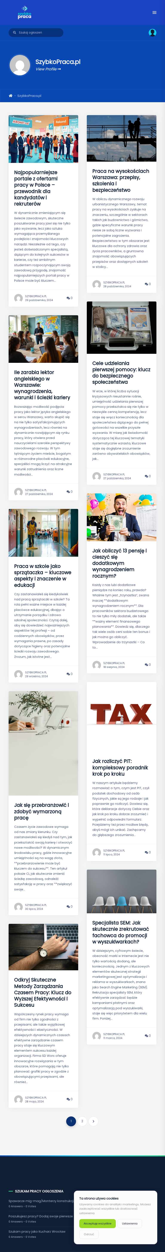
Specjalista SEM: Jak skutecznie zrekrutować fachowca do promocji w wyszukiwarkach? (120, 932)
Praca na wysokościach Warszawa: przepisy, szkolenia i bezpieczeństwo (120, 180)
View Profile (46, 69)
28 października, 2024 (117, 286)
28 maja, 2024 (34, 1101)
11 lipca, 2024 (111, 854)
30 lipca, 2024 (34, 909)
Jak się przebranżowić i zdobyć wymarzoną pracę (41, 811)
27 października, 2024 (39, 494)
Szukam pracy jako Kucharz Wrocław (37, 1231)
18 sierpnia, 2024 (114, 667)
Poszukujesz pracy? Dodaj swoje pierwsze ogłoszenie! (50, 1216)
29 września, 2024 (36, 676)
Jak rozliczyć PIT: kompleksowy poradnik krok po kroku (120, 767)
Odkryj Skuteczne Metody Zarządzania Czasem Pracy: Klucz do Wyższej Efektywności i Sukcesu (42, 992)
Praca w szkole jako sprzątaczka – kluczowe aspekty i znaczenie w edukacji (42, 576)
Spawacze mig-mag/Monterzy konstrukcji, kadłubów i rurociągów (60, 1201)
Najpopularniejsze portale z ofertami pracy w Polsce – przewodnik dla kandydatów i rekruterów (36, 188)
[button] (150, 32)
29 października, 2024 (39, 300)
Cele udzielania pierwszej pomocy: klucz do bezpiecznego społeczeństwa (121, 373)
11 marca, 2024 (112, 1038)
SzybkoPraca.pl (36, 296)
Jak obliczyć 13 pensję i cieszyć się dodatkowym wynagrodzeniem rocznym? (119, 563)
